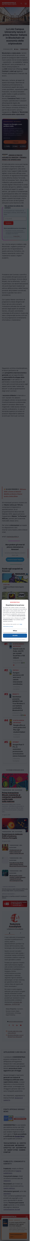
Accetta (15, 635)
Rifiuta (15, 630)
